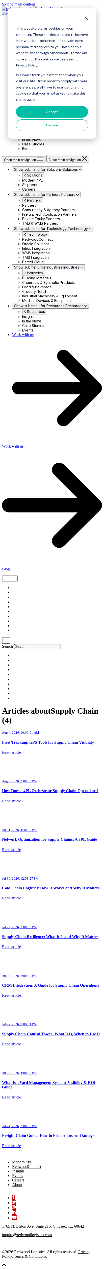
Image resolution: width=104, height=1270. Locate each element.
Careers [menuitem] (18, 1180)
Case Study (21, 616)
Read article (11, 752)
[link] (27, 1153)
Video (16, 602)
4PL (14, 621)
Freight (17, 592)
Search (7, 646)
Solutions (34, 175)
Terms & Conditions (30, 1256)
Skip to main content (18, 4)
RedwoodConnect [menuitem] (26, 1166)
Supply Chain (22, 588)
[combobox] (37, 646)
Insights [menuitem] (18, 1171)
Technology (36, 234)
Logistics (19, 607)
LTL (14, 631)
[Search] (6, 640)
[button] (4, 1265)
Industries (34, 273)
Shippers (18, 597)
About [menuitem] (17, 1184)
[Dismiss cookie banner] (86, 19)
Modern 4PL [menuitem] (22, 1162)
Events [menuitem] (17, 1175)
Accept (52, 112)
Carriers (18, 626)
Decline (52, 125)
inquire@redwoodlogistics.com (27, 1235)
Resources (35, 311)
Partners (33, 200)
